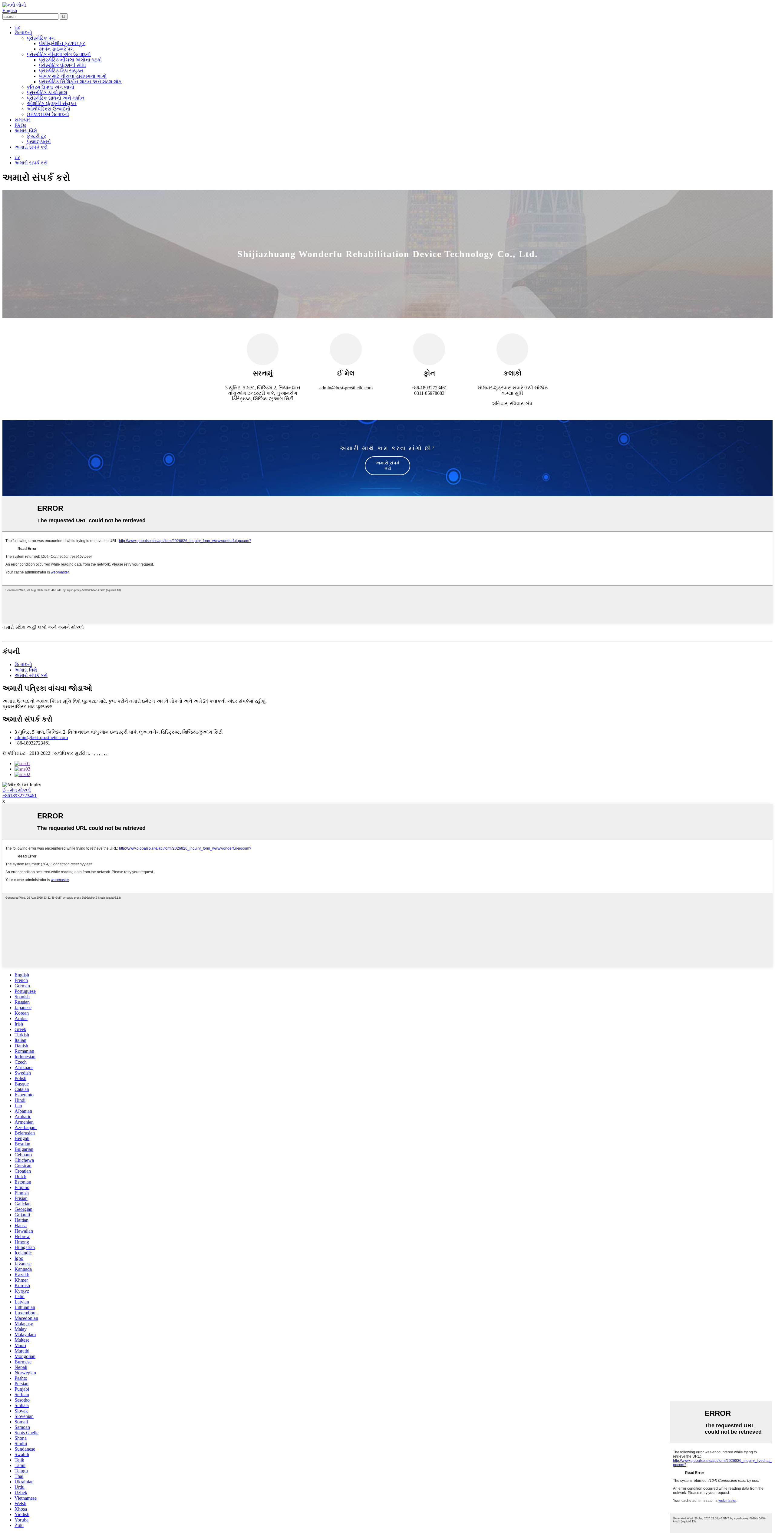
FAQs (20, 125)
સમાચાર (23, 119)
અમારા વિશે (26, 130)
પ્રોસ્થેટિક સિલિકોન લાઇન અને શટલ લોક (80, 81)
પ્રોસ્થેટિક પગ (41, 38)
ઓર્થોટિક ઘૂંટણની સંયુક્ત (52, 103)
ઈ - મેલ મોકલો (16, 790)
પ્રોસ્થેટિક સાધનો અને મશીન (55, 98)
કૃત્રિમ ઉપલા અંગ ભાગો (50, 87)
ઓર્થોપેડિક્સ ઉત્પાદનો (48, 108)
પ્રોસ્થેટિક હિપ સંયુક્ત (61, 70)
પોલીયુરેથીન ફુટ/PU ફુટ (62, 43)
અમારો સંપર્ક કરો (31, 147)
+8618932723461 (19, 795)
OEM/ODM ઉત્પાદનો (48, 114)
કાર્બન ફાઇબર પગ (56, 48)
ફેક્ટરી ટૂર (36, 136)
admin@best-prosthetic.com (41, 737)
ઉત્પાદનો (23, 32)
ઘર (17, 27)
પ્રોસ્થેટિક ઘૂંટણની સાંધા (62, 65)
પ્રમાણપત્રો (39, 141)
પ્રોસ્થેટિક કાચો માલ (47, 92)
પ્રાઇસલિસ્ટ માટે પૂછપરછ (27, 706)
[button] (387, 465)
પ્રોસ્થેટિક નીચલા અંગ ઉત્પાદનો (59, 54)
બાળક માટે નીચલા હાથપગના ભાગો (73, 76)
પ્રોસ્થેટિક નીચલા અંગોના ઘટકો (70, 59)
